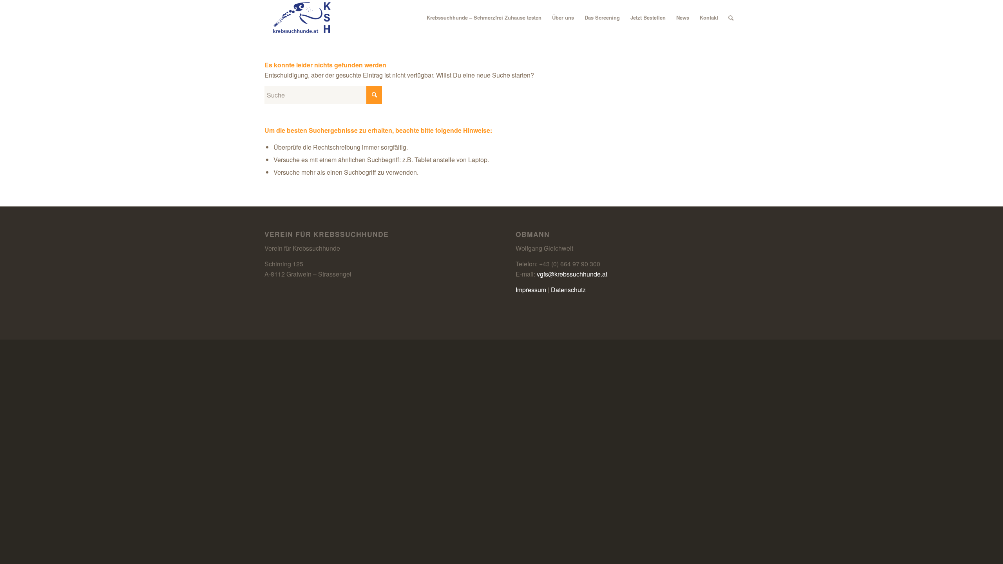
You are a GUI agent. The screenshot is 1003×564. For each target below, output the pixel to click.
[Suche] (731, 17)
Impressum (531, 289)
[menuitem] (484, 17)
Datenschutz (568, 289)
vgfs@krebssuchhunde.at (572, 273)
